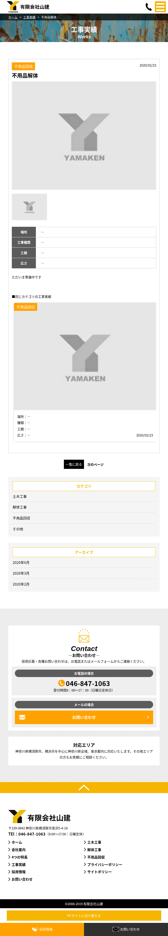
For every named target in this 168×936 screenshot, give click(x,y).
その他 (18, 528)
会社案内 (19, 849)
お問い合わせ (22, 879)
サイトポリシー (99, 871)
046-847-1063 (88, 683)
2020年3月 (21, 573)
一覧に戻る (74, 464)
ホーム (13, 17)
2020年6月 (21, 562)
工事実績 (29, 17)
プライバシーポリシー (104, 864)
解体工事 (20, 507)
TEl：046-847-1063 (27, 834)
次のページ (95, 464)
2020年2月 (21, 584)
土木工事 (20, 496)
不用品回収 (21, 518)
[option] (84, 135)
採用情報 (19, 871)
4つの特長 (20, 857)
